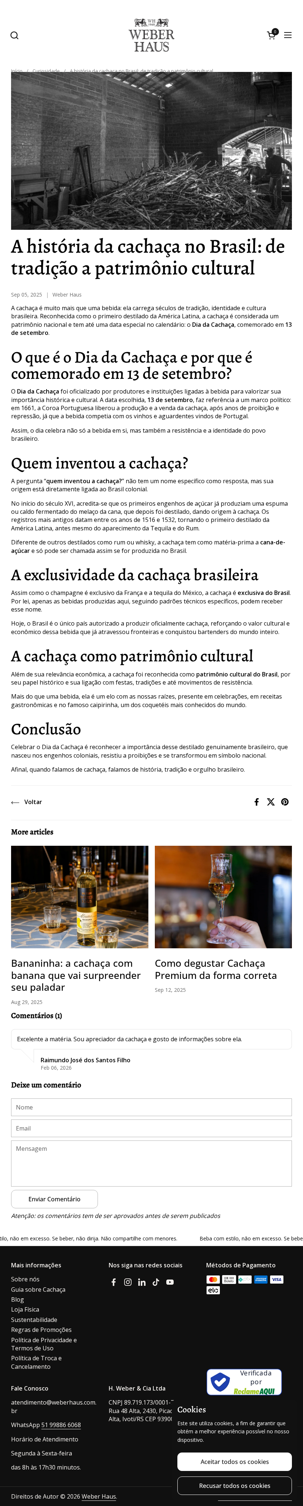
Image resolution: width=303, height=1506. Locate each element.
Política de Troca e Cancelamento (36, 1362)
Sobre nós (25, 1279)
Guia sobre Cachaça (38, 1289)
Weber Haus (99, 1496)
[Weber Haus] (151, 35)
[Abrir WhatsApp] (288, 1467)
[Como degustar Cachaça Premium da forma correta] (223, 897)
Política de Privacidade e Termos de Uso (44, 1344)
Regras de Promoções (41, 1330)
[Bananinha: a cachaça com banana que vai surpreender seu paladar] (80, 897)
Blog (17, 1299)
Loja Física (25, 1309)
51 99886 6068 (61, 1425)
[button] (14, 35)
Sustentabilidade (34, 1320)
